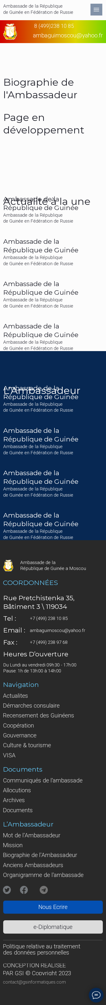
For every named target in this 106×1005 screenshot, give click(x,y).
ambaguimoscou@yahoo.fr (57, 630)
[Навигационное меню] (96, 9)
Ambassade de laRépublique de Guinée (40, 288)
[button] (53, 907)
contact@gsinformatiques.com (34, 982)
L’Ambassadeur (28, 824)
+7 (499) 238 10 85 (49, 618)
